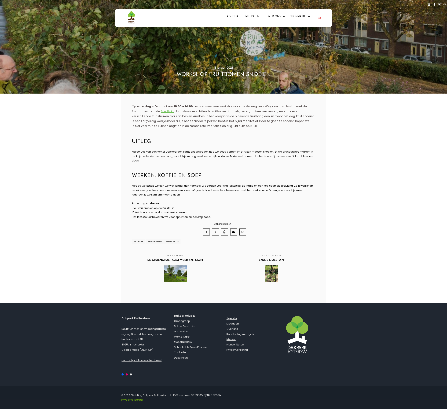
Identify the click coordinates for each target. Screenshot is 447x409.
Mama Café (182, 336)
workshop (172, 241)
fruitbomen (155, 241)
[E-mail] (444, 4)
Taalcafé (180, 352)
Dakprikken (181, 357)
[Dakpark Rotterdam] (131, 18)
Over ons (232, 329)
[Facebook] (434, 4)
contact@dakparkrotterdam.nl (142, 360)
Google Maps (130, 350)
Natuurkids (181, 331)
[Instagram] (429, 4)
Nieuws (231, 339)
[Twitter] (439, 4)
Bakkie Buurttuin (184, 326)
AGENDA (232, 16)
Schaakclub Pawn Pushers (190, 347)
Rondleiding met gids (240, 334)
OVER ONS (273, 16)
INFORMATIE (297, 16)
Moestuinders (183, 342)
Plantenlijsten (235, 344)
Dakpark (139, 241)
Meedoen (232, 323)
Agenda (231, 318)
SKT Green (214, 395)
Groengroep (182, 321)
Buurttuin (167, 111)
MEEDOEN (252, 16)
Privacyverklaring (237, 350)
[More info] (320, 18)
